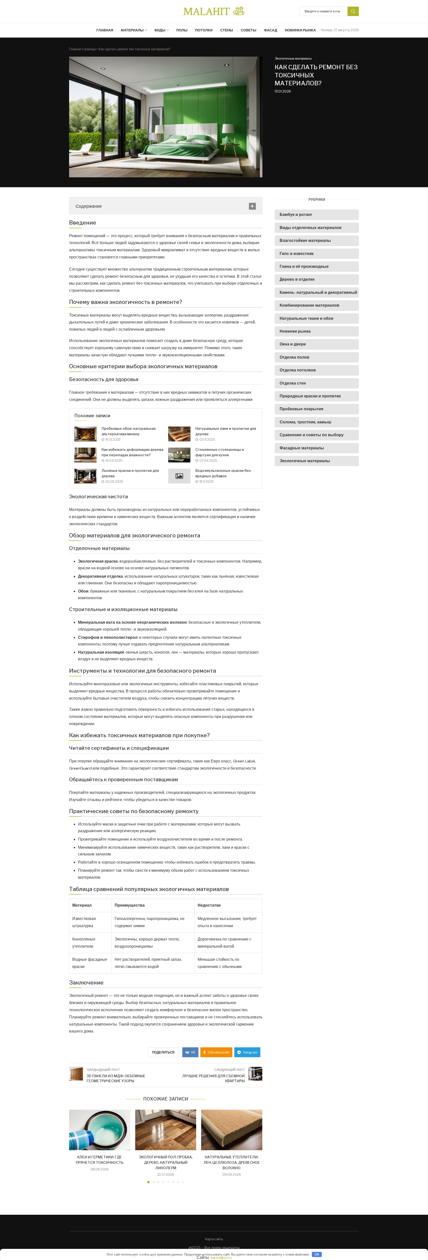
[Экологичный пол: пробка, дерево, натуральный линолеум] (165, 1130)
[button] (76, 1146)
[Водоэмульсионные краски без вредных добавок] (179, 476)
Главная (104, 30)
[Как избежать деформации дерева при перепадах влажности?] (85, 455)
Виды (160, 30)
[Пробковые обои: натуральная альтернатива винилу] (85, 434)
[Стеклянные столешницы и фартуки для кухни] (179, 455)
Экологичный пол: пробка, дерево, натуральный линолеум (165, 1162)
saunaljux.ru (221, 1257)
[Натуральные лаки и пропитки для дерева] (179, 434)
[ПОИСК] (353, 11)
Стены (226, 30)
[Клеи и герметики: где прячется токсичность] (99, 1130)
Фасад (270, 30)
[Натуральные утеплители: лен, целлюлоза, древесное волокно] (231, 1130)
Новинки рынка (300, 30)
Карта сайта (214, 1239)
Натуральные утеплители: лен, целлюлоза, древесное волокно (232, 1162)
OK (317, 1254)
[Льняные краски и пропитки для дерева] (85, 476)
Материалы (132, 30)
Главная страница (82, 49)
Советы (248, 30)
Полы (181, 30)
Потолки (204, 30)
